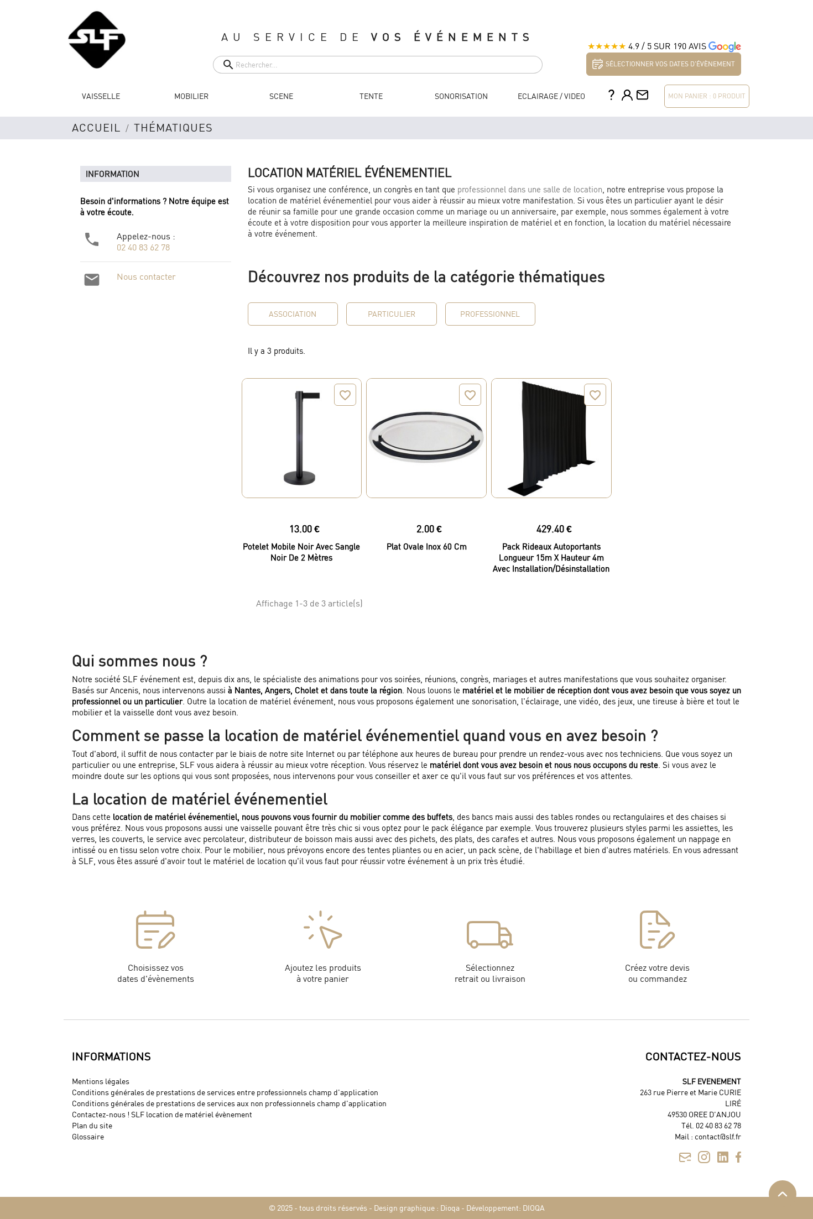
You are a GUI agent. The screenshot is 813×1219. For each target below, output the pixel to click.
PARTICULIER (391, 313)
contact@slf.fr (718, 1136)
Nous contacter (146, 276)
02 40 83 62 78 (143, 247)
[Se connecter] (627, 96)
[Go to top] (782, 1194)
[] (217, 70)
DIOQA (534, 1207)
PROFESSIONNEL (490, 313)
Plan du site (92, 1125)
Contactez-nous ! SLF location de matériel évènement (162, 1114)
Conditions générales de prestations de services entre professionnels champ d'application (225, 1092)
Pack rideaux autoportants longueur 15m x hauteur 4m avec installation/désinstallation (551, 557)
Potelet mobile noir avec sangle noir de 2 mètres (301, 551)
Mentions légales (100, 1081)
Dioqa (450, 1207)
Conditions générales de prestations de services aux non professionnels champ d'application (229, 1103)
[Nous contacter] (642, 95)
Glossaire (88, 1136)
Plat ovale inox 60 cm (427, 546)
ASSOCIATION (292, 313)
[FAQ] (611, 96)
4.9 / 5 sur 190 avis (667, 45)
